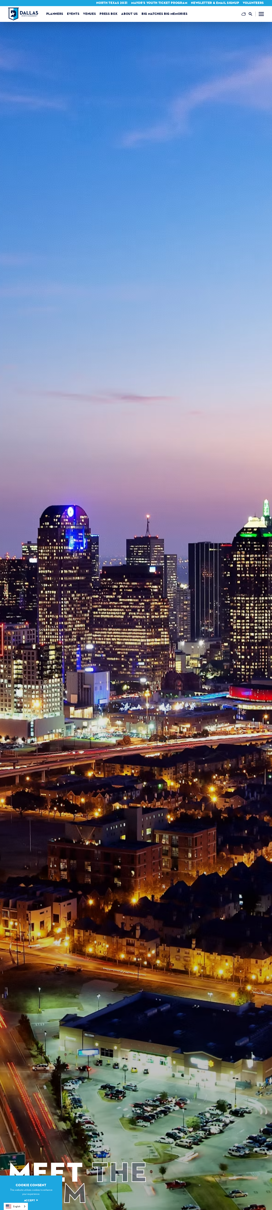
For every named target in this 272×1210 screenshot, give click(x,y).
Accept (29, 1200)
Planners (54, 14)
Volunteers (253, 3)
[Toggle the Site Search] (252, 13)
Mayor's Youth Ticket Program (159, 3)
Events (73, 14)
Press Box (108, 14)
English (16, 1206)
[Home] (23, 14)
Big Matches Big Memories (164, 14)
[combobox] (16, 1206)
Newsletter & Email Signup (215, 3)
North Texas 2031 (111, 3)
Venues (89, 14)
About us (129, 14)
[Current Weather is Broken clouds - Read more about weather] (243, 14)
